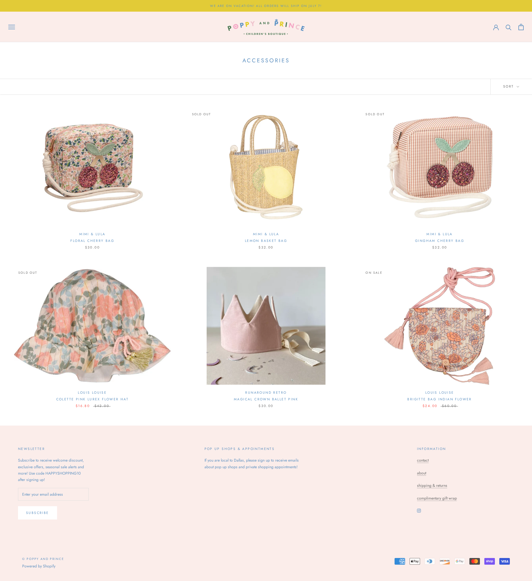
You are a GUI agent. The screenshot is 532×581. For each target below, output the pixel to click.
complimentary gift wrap (437, 498)
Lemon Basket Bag (266, 240)
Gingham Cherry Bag (439, 240)
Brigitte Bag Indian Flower (439, 399)
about (421, 473)
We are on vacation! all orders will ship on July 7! (266, 6)
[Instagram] (419, 510)
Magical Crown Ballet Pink (266, 399)
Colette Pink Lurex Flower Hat (92, 399)
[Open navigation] (11, 27)
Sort (509, 86)
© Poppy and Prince (43, 559)
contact (423, 460)
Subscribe (37, 512)
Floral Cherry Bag (92, 240)
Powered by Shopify (38, 566)
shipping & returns (432, 485)
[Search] (508, 27)
